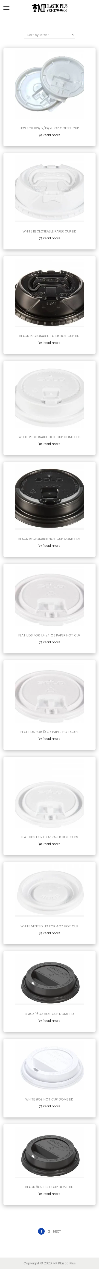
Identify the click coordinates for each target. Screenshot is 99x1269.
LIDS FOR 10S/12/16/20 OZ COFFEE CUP (49, 128)
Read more (52, 135)
